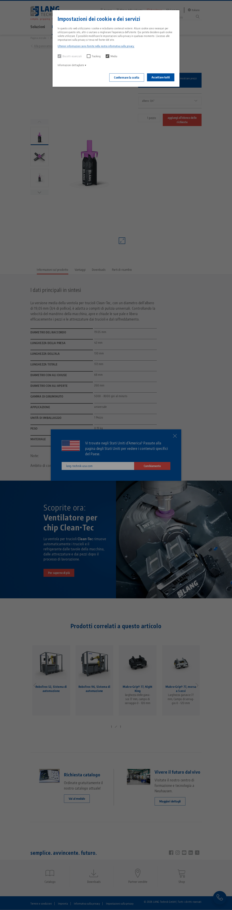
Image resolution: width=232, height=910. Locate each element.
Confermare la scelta (126, 77)
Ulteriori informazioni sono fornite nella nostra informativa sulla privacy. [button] (96, 46)
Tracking (96, 56)
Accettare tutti (161, 77)
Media (114, 56)
